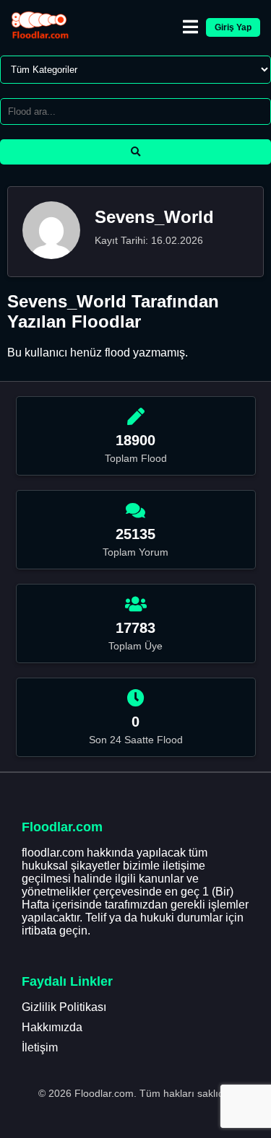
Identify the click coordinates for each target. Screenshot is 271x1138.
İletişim (40, 1047)
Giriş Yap (233, 27)
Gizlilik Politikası (64, 1007)
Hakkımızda (52, 1027)
